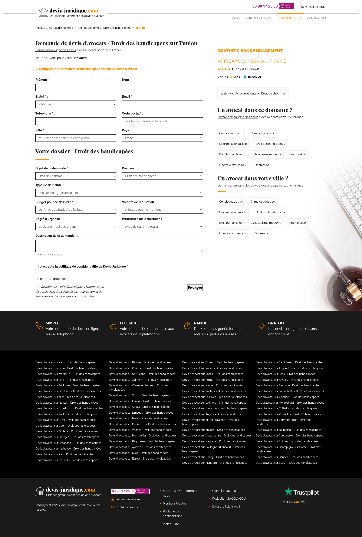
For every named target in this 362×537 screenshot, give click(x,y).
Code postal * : (132, 113)
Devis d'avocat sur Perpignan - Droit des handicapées (142, 441)
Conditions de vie (230, 133)
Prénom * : (42, 79)
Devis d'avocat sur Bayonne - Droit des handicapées (288, 385)
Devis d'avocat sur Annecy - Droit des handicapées (287, 379)
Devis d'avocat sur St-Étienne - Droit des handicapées (142, 373)
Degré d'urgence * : (49, 219)
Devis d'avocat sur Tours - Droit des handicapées (139, 395)
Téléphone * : (45, 113)
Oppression (262, 165)
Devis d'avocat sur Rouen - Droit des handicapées (213, 368)
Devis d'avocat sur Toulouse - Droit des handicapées (68, 385)
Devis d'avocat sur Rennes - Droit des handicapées (140, 362)
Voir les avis (229, 77)
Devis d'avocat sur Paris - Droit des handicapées (65, 362)
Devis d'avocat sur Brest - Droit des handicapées (66, 419)
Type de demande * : (50, 185)
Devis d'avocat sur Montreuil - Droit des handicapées (214, 462)
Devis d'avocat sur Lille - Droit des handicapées (65, 379)
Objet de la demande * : (52, 168)
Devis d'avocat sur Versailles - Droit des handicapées (288, 414)
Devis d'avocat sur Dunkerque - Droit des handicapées (142, 424)
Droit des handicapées (270, 143)
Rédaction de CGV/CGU (229, 498)
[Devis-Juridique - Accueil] (68, 12)
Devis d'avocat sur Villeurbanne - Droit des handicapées (217, 435)
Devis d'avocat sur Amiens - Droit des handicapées (213, 429)
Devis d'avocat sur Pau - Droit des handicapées (65, 454)
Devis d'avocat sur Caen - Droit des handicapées (66, 425)
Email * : (127, 96)
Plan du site (171, 524)
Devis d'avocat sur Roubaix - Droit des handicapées (214, 391)
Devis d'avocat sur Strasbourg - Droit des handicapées (69, 408)
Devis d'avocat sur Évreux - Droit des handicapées (140, 458)
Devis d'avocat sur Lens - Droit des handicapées (285, 373)
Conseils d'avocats (225, 491)
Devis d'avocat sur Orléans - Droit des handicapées (67, 431)
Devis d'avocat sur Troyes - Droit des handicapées (213, 362)
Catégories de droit (290, 17)
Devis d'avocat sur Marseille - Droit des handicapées (68, 373)
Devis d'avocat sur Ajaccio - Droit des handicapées (140, 447)
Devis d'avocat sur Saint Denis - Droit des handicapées (289, 362)
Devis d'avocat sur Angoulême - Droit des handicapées (289, 368)
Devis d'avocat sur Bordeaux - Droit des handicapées (68, 391)
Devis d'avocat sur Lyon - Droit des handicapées (65, 368)
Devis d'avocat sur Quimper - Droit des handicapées (141, 368)
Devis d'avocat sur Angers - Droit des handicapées (213, 414)
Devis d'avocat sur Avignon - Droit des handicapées (140, 379)
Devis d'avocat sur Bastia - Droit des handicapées (212, 373)
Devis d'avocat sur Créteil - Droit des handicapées (286, 408)
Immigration (298, 154)
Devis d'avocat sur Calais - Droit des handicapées (139, 406)
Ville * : (40, 130)
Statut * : (41, 96)
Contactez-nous (317, 17)
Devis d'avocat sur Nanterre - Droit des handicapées (214, 441)
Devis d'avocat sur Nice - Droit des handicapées (65, 396)
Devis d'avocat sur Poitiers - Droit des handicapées (67, 460)
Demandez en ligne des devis (55, 50)
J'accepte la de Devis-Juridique (84, 266)
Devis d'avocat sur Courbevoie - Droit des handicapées (289, 435)
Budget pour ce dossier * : (54, 202)
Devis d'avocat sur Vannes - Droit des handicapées (140, 429)
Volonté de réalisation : (139, 202)
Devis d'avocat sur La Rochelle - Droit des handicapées (290, 391)
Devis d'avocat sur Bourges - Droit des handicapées (67, 437)
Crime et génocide (263, 133)
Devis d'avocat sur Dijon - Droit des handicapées (139, 452)
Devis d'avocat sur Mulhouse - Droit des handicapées (68, 448)
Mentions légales (174, 503)
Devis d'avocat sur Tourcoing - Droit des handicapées (288, 429)
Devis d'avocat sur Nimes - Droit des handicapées (213, 385)
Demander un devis (312, 6)
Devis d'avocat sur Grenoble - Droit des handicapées (214, 408)
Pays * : (127, 130)
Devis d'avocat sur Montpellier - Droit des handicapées (142, 435)
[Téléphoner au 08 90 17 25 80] (274, 6)
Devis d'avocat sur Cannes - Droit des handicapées (287, 457)
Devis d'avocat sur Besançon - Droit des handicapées (68, 442)
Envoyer (195, 288)
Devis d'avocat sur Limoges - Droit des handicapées (141, 412)
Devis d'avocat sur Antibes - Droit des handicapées (287, 441)
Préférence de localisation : (142, 219)
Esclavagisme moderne (266, 154)
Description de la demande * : (56, 236)
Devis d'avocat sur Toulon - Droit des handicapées (66, 414)
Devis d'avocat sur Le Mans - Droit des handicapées (214, 402)
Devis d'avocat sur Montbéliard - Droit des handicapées (290, 402)
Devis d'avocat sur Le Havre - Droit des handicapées (214, 396)
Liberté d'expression (232, 165)
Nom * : (127, 79)
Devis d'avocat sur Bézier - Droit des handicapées (286, 462)
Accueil (236, 17)
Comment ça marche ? (260, 17)
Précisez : (129, 168)
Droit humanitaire (230, 154)
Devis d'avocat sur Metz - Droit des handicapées (139, 418)
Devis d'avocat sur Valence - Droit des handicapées (287, 396)
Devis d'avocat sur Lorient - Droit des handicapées (140, 401)
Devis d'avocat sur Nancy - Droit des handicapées (213, 457)
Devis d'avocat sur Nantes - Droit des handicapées (67, 402)
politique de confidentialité (78, 266)
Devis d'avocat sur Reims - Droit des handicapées (212, 379)
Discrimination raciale (233, 143)
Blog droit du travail (226, 506)
